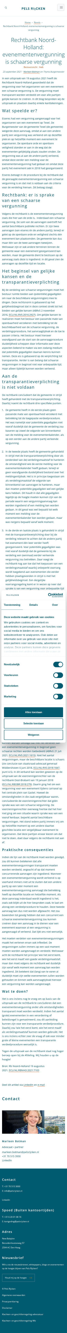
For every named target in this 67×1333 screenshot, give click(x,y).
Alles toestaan (33, 712)
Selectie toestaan (33, 723)
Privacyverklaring (10, 1301)
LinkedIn (28, 1084)
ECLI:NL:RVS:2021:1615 (22, 755)
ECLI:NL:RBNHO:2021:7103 (24, 1070)
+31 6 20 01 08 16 (12, 1216)
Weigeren (33, 734)
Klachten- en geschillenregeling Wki (19, 1320)
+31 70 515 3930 (11, 1156)
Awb (41, 67)
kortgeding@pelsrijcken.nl (16, 1221)
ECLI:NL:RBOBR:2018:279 (17, 784)
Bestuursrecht (30, 67)
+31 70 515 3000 (12, 1186)
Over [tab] (55, 604)
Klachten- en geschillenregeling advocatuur (22, 1314)
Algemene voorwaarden (13, 1295)
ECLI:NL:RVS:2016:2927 (22, 314)
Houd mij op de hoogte (16, 1277)
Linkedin (6, 1199)
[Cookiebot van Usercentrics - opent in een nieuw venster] (48, 595)
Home (28, 22)
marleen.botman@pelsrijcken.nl (20, 1152)
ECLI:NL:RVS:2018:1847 (46, 767)
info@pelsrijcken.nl (13, 1190)
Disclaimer (7, 1307)
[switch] (58, 675)
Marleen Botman (31, 71)
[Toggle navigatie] (60, 7)
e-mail (41, 1084)
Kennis (37, 22)
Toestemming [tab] (12, 604)
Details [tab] (33, 604)
